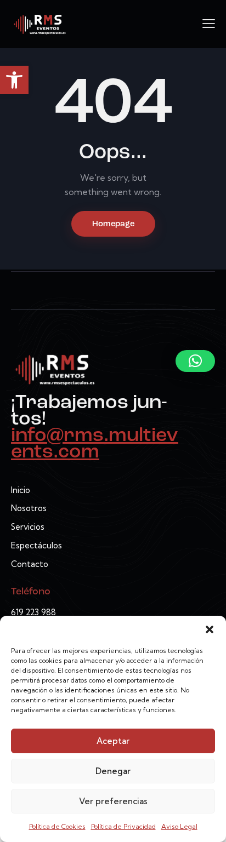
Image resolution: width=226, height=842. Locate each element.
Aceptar (113, 741)
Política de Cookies (57, 826)
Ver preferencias (113, 801)
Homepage (113, 224)
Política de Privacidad (123, 826)
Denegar (113, 771)
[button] (14, 80)
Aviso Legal (179, 826)
